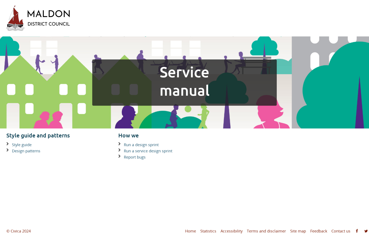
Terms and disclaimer (266, 231)
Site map (298, 231)
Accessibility (232, 231)
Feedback (318, 231)
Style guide (22, 144)
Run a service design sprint (148, 150)
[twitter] (366, 231)
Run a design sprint (141, 144)
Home (190, 231)
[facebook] (357, 231)
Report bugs (135, 157)
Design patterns (26, 150)
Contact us (340, 231)
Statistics (208, 231)
